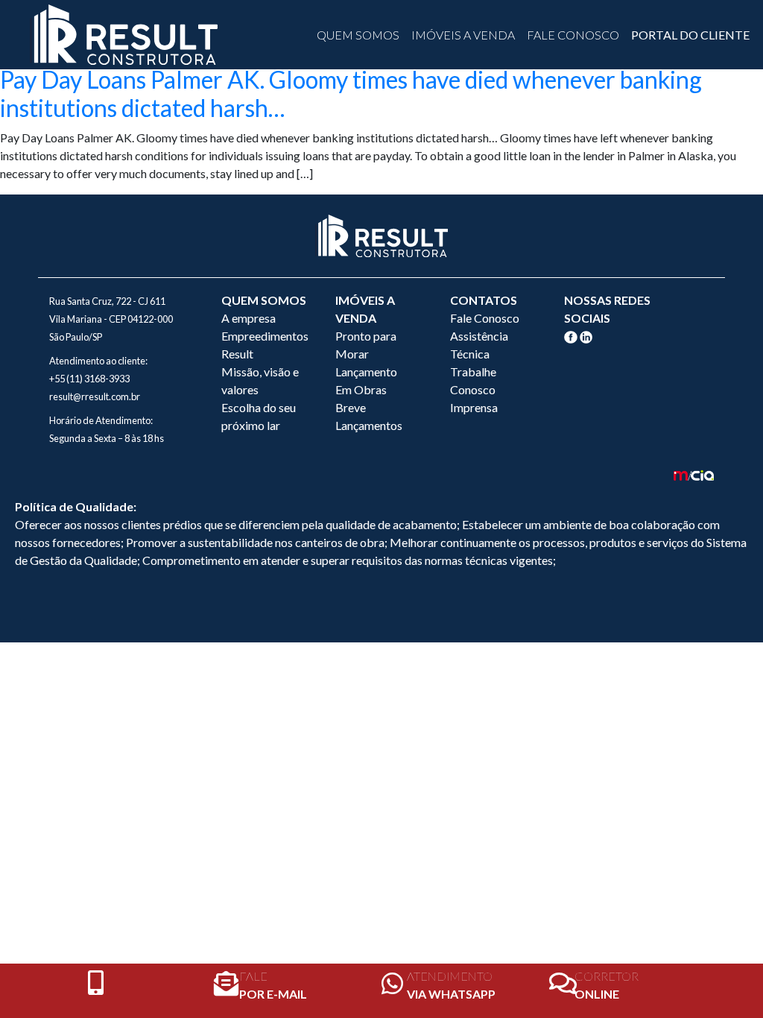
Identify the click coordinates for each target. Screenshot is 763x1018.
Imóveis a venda (463, 35)
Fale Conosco (573, 35)
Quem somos (358, 35)
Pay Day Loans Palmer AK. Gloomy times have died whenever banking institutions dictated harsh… (351, 93)
